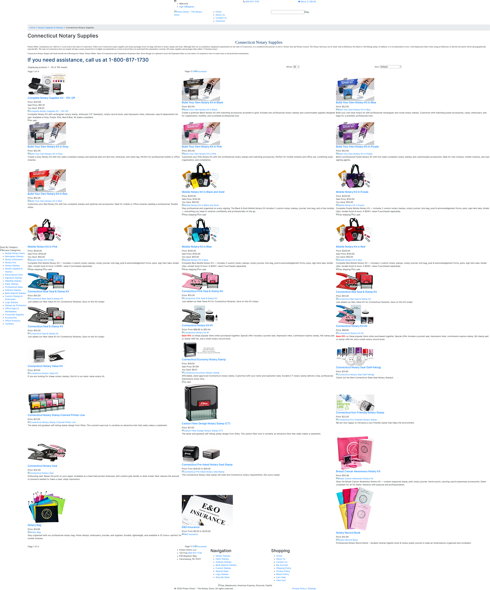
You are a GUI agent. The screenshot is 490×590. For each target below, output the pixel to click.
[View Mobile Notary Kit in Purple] (350, 205)
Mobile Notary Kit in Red (350, 246)
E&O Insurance (191, 527)
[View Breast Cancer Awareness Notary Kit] (354, 478)
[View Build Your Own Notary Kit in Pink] (199, 153)
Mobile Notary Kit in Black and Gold (203, 191)
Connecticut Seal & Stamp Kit (45, 326)
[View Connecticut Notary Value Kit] (43, 373)
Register (190, 6)
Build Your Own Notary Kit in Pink (202, 146)
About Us (220, 15)
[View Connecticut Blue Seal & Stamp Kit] (45, 298)
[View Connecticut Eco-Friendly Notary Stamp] (356, 419)
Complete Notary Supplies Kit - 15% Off (51, 97)
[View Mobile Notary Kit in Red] (349, 259)
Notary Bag (34, 525)
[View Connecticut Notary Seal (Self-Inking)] (355, 374)
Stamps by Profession (15, 305)
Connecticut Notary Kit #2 (351, 326)
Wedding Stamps (13, 281)
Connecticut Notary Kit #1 (197, 325)
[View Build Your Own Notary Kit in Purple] (354, 153)
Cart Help (281, 577)
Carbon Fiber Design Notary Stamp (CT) (206, 423)
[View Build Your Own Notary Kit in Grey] (45, 153)
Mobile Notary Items (15, 253)
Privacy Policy (283, 571)
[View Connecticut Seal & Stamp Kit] (43, 333)
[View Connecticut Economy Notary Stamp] (200, 372)
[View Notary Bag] (34, 532)
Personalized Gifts (14, 274)
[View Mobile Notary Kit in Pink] (41, 259)
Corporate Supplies (14, 314)
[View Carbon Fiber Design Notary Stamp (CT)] (202, 430)
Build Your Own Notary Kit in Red (47, 193)
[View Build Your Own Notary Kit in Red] (45, 200)
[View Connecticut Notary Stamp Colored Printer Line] (52, 422)
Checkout (220, 21)
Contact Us (221, 18)
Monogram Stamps (14, 256)
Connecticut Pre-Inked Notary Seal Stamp (207, 464)
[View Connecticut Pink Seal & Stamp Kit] (199, 298)
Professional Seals (14, 287)
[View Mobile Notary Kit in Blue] (195, 259)
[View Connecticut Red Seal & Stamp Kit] (353, 298)
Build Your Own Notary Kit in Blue (356, 102)
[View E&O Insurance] (190, 534)
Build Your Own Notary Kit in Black (202, 102)
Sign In (182, 6)
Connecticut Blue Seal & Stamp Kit (48, 291)
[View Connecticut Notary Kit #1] (195, 332)
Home (218, 11)
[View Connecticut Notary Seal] (40, 472)
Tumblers (9, 323)
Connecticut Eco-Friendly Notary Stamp (360, 412)
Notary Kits (10, 262)
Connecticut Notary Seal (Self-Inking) (358, 367)
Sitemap (312, 588)
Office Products (12, 320)
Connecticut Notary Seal (42, 465)
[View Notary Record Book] (347, 539)
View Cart (281, 580)
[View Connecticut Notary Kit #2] (350, 333)
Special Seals (222, 571)
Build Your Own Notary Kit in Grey (48, 146)
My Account (282, 565)
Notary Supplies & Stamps (50, 27)
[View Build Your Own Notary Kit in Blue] (353, 109)
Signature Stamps (13, 277)
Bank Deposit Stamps (15, 293)
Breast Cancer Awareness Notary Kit (358, 471)
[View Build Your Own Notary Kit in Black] (199, 109)
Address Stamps (13, 290)
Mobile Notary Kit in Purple (352, 191)
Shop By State (222, 577)
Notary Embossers (14, 259)
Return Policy (282, 574)
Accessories (11, 317)
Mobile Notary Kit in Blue (197, 246)
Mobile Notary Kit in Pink (42, 246)
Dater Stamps (11, 284)
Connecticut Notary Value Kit (45, 366)
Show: (289, 66)
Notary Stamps (12, 265)
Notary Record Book (348, 532)
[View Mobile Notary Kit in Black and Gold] (200, 205)
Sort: (377, 66)
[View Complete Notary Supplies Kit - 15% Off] (48, 111)
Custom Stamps (223, 568)
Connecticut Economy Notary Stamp (204, 359)
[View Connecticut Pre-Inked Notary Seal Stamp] (203, 471)
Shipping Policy (283, 568)
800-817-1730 (252, 1)
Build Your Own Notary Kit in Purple (357, 146)
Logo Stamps (11, 302)
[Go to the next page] (201, 71)
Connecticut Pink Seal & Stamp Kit (202, 291)
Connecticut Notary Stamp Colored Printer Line (56, 415)
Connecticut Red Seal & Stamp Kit (356, 291)
